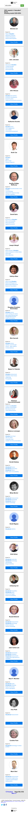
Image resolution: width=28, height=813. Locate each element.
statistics (10, 501)
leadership (11, 559)
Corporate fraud (9, 439)
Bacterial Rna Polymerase (11, 284)
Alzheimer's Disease (10, 35)
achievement (11, 374)
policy (9, 126)
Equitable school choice (11, 375)
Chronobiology (9, 191)
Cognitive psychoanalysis (11, 779)
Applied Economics (10, 224)
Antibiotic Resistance (10, 37)
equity (9, 683)
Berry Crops (8, 160)
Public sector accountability (12, 471)
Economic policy (9, 98)
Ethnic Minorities (9, 255)
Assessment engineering (11, 778)
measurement (11, 498)
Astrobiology (8, 562)
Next (13, 793)
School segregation (10, 688)
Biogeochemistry (9, 564)
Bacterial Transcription (10, 286)
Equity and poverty (10, 686)
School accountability (10, 595)
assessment (11, 652)
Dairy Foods (10, 281)
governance (11, 468)
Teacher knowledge (10, 502)
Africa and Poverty (9, 222)
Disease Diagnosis (10, 162)
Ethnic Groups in (11, 250)
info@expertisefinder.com (9, 801)
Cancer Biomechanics (10, 410)
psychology (11, 499)
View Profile (14, 42)
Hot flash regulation (10, 194)
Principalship (8, 378)
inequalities (11, 591)
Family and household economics (13, 100)
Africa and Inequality (10, 221)
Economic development (11, 97)
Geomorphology (9, 69)
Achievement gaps (10, 594)
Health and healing (10, 318)
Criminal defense (9, 348)
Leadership (8, 377)
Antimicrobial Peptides (10, 38)
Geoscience (10, 64)
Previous (10, 792)
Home (16, 801)
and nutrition (11, 95)
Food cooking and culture (11, 314)
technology (11, 560)
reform (9, 312)
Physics (9, 33)
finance (10, 467)
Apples (7, 159)
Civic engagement (9, 128)
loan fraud (10, 436)
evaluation (10, 654)
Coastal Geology (9, 66)
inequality (10, 685)
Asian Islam (8, 253)
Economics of (11, 219)
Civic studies (8, 129)
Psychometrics (9, 781)
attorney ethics (9, 437)
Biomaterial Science (10, 409)
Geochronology (9, 68)
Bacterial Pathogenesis (11, 283)
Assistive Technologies (11, 407)
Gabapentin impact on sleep (12, 192)
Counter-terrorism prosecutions (13, 440)
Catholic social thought (10, 344)
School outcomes (9, 625)
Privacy (19, 801)
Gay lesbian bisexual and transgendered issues (11, 316)
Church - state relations (11, 346)
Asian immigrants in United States (13, 252)
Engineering (10, 406)
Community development (11, 131)
